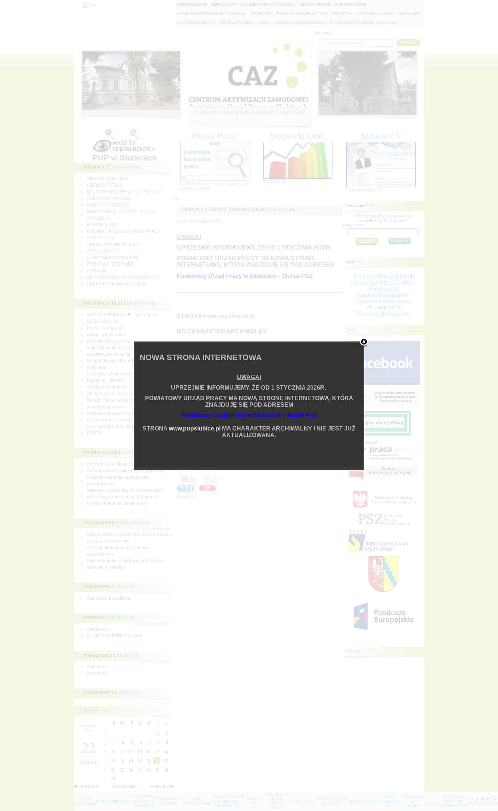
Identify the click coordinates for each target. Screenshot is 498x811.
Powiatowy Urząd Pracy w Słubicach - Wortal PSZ (249, 415)
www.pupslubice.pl (195, 428)
